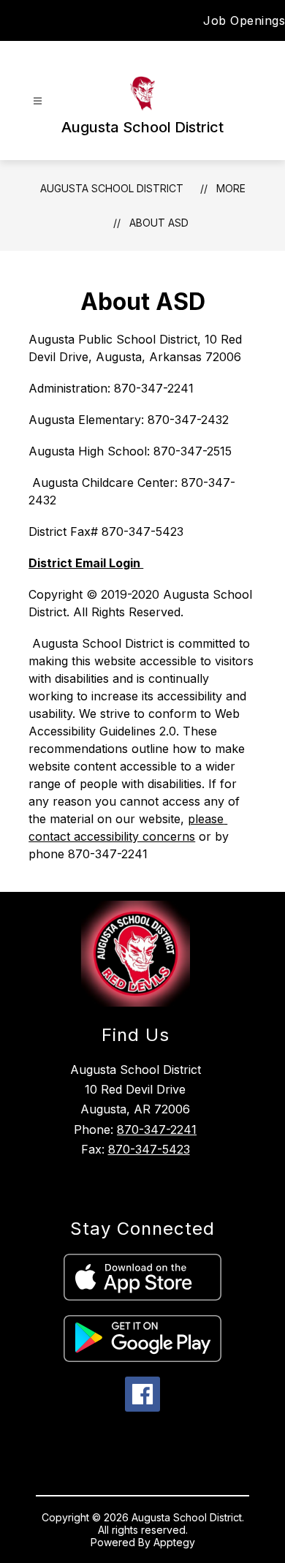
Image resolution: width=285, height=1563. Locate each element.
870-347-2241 (157, 1129)
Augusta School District (111, 188)
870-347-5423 (149, 1149)
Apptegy (174, 1542)
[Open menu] (37, 101)
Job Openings (244, 20)
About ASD (159, 222)
